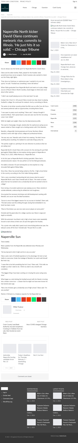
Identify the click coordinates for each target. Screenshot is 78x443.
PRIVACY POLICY (25, 1)
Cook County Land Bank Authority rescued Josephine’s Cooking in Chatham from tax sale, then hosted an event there (13, 329)
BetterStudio (63, 436)
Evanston (45, 7)
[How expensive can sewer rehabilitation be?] (55, 57)
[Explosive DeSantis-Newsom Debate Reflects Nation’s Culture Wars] (31, 408)
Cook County (57, 7)
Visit (52, 126)
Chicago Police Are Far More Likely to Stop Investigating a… (68, 79)
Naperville (3, 27)
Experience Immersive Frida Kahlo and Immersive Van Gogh (67, 91)
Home (25, 7)
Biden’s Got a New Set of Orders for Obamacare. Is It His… (69, 45)
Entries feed (6, 395)
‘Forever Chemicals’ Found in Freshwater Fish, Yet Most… (43, 422)
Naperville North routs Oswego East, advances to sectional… (68, 67)
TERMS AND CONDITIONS (10, 1)
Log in (5, 392)
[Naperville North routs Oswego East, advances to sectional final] (55, 67)
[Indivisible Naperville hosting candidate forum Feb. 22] (9, 348)
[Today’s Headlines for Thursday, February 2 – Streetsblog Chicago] (24, 348)
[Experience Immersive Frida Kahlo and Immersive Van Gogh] (55, 91)
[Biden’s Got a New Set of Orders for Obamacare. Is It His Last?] (55, 45)
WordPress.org (7, 402)
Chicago (34, 7)
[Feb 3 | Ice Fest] (40, 348)
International (54, 131)
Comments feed (8, 398)
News (52, 122)
